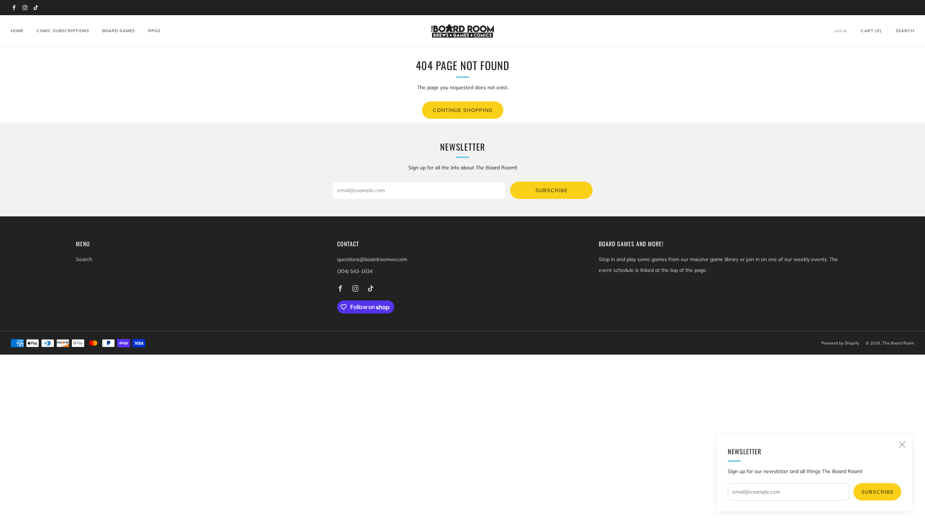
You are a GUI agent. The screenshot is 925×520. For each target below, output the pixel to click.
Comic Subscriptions (62, 30)
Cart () (871, 30)
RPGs (154, 30)
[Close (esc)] (902, 444)
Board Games (118, 30)
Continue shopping (462, 110)
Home (17, 30)
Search (905, 30)
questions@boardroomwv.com (372, 259)
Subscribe (877, 492)
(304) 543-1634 (355, 271)
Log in (840, 31)
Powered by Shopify (840, 343)
